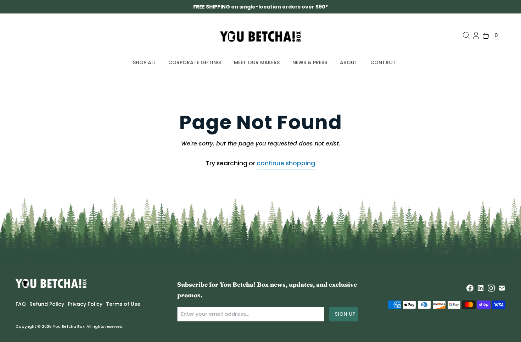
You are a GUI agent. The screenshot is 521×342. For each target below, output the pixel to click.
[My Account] (476, 35)
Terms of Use (123, 304)
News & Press (309, 62)
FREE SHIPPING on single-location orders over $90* (260, 6)
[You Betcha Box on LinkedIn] (480, 288)
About (349, 62)
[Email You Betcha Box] (501, 288)
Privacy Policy (85, 304)
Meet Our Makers (257, 62)
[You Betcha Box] (260, 36)
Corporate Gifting (194, 62)
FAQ (21, 304)
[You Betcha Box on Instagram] (491, 288)
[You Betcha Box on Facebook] (470, 288)
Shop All (144, 62)
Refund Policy (46, 304)
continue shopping (286, 163)
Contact (383, 62)
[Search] (466, 35)
